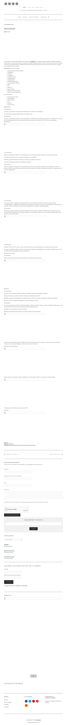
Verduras (11, 443)
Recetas (25, 17)
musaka (24, 445)
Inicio (19, 17)
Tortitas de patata (55, 454)
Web (5, 482)
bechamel (10, 445)
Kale (28, 722)
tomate (33, 445)
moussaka (21, 445)
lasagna (33, 61)
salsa (31, 445)
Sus (7, 442)
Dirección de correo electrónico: (12, 575)
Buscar (33, 528)
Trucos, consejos (34, 17)
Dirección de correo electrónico (12, 476)
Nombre (6, 469)
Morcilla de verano (12, 454)
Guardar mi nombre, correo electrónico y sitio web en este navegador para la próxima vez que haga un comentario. (27, 502)
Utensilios (43, 17)
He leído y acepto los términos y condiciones (16, 585)
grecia (18, 445)
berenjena (14, 445)
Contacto (6, 707)
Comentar (6, 489)
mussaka (28, 445)
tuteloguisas (38, 720)
